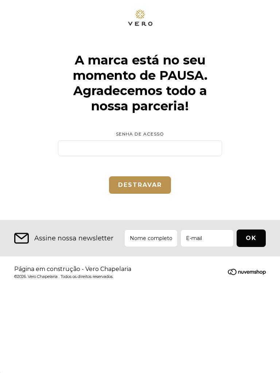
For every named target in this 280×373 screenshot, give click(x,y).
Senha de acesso (140, 134)
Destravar (140, 184)
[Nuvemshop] (247, 273)
